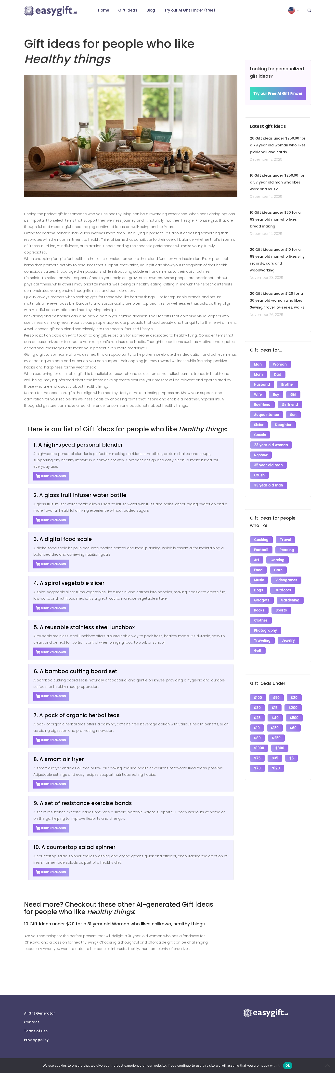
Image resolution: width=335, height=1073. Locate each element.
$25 (257, 718)
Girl (293, 394)
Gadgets (262, 600)
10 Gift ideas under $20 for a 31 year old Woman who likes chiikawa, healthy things (114, 924)
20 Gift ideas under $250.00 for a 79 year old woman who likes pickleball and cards (278, 145)
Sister (259, 425)
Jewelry (288, 640)
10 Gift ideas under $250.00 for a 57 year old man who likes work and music (277, 182)
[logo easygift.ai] (50, 11)
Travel (285, 539)
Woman (280, 364)
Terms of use (36, 1031)
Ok (287, 1065)
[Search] (309, 10)
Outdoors (282, 590)
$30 (257, 708)
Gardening (290, 600)
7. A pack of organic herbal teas (77, 715)
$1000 (259, 748)
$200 (293, 708)
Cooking (261, 539)
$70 (257, 768)
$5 (291, 758)
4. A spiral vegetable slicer (69, 583)
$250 (276, 738)
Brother (287, 384)
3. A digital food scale (63, 539)
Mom (258, 374)
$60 (293, 728)
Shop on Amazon (53, 476)
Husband (262, 384)
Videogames (286, 580)
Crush (259, 475)
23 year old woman (271, 445)
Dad (277, 374)
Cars (278, 570)
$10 (257, 728)
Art (256, 560)
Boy (276, 394)
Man (258, 364)
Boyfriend (262, 404)
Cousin (260, 435)
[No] (328, 1065)
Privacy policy (36, 1039)
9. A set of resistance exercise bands (83, 803)
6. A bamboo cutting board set (75, 671)
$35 (275, 758)
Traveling (262, 640)
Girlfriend (290, 404)
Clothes (261, 620)
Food (258, 570)
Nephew (261, 455)
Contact (31, 1022)
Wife (258, 394)
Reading (287, 550)
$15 (274, 708)
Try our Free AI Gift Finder (277, 93)
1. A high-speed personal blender (78, 444)
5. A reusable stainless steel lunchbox (84, 627)
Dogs (258, 590)
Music (259, 580)
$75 (257, 758)
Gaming (277, 560)
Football (261, 550)
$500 (294, 718)
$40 (275, 718)
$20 (294, 697)
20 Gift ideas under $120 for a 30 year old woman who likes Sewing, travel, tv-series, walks (277, 300)
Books (259, 610)
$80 (257, 738)
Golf (257, 650)
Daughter (283, 425)
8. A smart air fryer (59, 759)
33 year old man (268, 485)
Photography (265, 630)
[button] (294, 10)
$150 (275, 728)
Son (293, 414)
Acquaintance (266, 414)
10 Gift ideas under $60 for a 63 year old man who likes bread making (275, 219)
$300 (279, 748)
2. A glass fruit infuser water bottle (80, 495)
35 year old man (268, 465)
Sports (281, 610)
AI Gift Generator (39, 1013)
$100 (258, 697)
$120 (276, 768)
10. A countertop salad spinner (75, 847)
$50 (276, 697)
